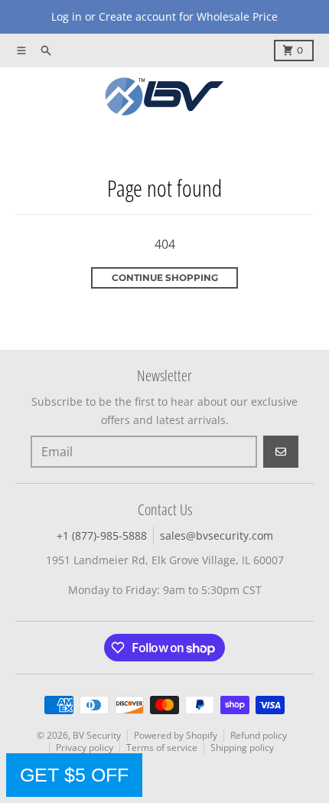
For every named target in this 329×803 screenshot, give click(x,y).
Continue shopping (165, 277)
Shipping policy (242, 747)
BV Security (97, 735)
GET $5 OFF (74, 774)
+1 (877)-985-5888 (102, 535)
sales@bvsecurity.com (216, 535)
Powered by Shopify (175, 735)
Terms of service (161, 747)
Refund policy (258, 735)
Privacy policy (84, 747)
